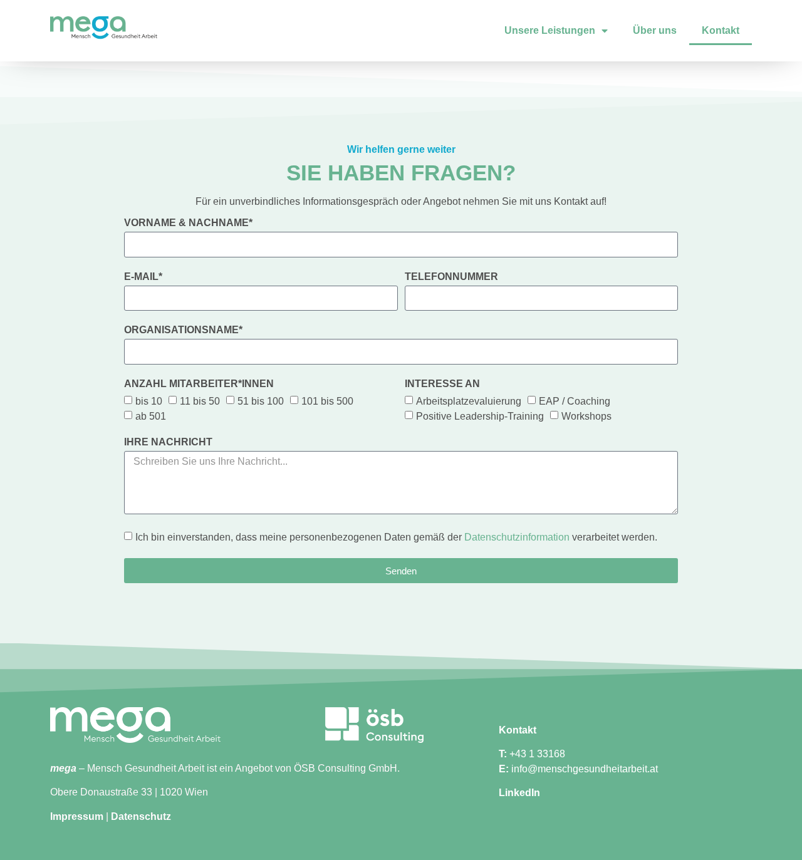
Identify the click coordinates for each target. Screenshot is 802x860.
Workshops (586, 415)
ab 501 (150, 415)
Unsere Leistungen (549, 30)
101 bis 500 (327, 400)
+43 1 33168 (537, 754)
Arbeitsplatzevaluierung (468, 400)
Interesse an (442, 384)
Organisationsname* (183, 330)
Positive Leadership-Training (480, 415)
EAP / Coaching (574, 400)
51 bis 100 (260, 400)
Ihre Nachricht (168, 442)
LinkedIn (519, 792)
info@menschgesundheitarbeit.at (584, 769)
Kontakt (720, 30)
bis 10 (148, 400)
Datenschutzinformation (517, 537)
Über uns (655, 30)
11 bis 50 (200, 400)
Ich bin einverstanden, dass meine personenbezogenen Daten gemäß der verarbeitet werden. (396, 537)
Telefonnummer (451, 277)
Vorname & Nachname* (188, 223)
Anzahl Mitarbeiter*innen (199, 384)
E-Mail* (143, 277)
